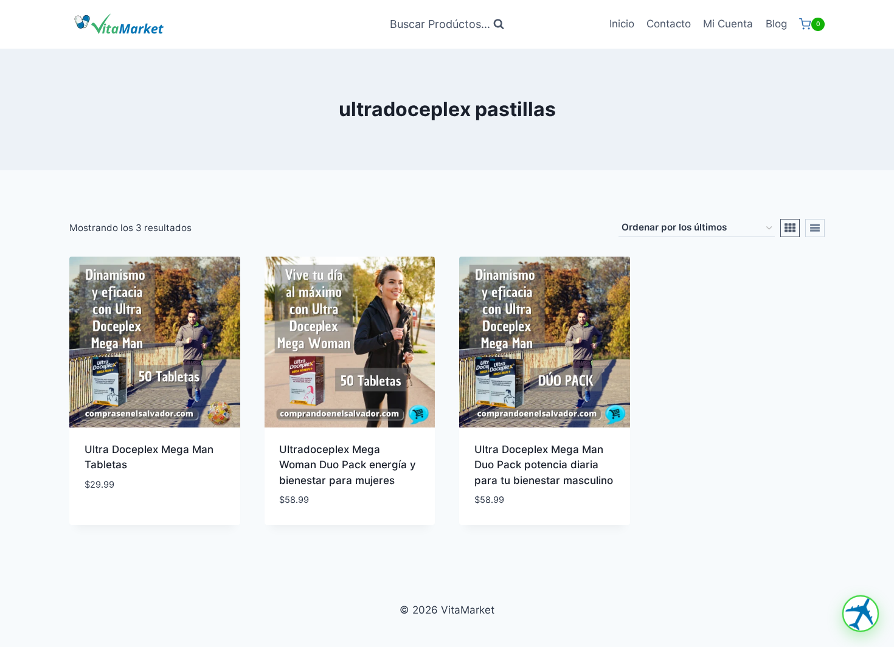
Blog (776, 24)
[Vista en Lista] (815, 228)
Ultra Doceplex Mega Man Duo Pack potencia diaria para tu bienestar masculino (543, 464)
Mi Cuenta (728, 24)
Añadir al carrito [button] (130, 520)
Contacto (668, 24)
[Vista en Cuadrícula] (790, 228)
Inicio (621, 24)
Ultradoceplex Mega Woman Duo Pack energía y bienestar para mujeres (347, 464)
